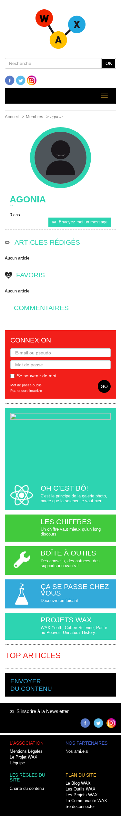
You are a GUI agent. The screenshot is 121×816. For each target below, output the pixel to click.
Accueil (12, 117)
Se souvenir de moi (36, 375)
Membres (34, 117)
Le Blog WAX (78, 783)
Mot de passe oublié (26, 385)
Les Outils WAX (81, 789)
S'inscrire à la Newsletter (41, 711)
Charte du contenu (27, 788)
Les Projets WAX (82, 795)
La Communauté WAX (86, 801)
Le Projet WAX (23, 757)
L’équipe (17, 763)
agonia (56, 117)
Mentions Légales (26, 751)
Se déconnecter (80, 806)
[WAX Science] (60, 31)
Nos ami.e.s (77, 751)
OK (109, 63)
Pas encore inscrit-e (26, 391)
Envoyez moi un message (83, 222)
